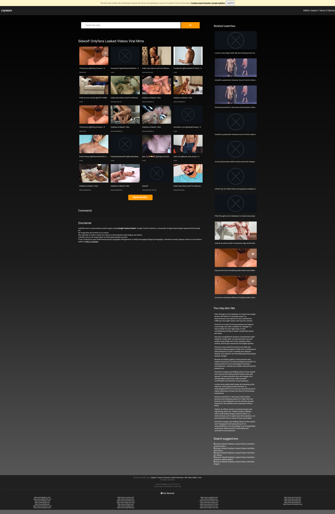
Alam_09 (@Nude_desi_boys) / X (186, 156)
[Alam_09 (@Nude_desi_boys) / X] (188, 152)
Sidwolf (145, 186)
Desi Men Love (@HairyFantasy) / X (187, 127)
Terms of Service (327, 10)
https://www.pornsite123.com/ (42, 506)
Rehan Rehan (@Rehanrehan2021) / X (93, 156)
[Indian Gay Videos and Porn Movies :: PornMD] (125, 94)
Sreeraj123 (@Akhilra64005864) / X (125, 68)
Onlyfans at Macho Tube (88, 186)
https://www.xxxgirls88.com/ (126, 508)
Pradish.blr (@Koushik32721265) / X (188, 68)
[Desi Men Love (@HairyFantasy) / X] (188, 123)
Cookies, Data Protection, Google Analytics (208, 3)
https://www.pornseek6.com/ (209, 502)
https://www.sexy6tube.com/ (209, 497)
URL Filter (188, 477)
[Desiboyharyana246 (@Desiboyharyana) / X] (125, 152)
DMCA (306, 10)
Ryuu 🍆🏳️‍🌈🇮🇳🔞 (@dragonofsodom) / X (158, 156)
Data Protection (177, 477)
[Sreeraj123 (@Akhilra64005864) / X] (125, 64)
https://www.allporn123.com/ (209, 506)
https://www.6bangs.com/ (42, 501)
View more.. (140, 197)
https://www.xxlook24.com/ (126, 506)
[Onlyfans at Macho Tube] (93, 182)
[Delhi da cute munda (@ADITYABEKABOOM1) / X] (93, 94)
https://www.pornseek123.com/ (209, 501)
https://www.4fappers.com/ (42, 497)
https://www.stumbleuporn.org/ (292, 504)
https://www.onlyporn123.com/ (209, 508)
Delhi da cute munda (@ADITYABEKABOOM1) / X (98, 98)
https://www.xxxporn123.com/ (126, 502)
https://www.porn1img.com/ (292, 497)
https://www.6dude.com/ (42, 502)
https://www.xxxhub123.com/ (126, 501)
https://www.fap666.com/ (42, 504)
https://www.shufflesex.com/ (42, 508)
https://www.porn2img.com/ (292, 499)
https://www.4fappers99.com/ (42, 499)
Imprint (314, 10)
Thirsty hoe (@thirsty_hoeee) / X (92, 68)
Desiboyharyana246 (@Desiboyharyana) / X (127, 156)
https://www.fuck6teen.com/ (209, 499)
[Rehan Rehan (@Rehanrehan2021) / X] (93, 152)
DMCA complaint (91, 242)
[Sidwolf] (156, 182)
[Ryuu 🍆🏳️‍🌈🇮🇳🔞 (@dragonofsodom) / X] (156, 152)
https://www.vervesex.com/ (125, 497)
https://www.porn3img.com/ (292, 501)
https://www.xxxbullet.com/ (126, 499)
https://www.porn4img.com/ (292, 502)
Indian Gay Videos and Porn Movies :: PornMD (128, 98)
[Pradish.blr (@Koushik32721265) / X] (188, 64)
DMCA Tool (196, 477)
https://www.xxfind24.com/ (126, 504)
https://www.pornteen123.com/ (209, 504)
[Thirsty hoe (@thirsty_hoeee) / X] (93, 64)
